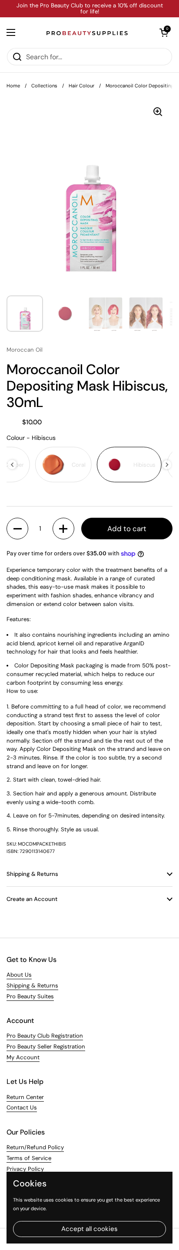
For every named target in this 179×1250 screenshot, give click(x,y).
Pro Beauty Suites (30, 996)
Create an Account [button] (32, 899)
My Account (23, 1057)
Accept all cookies (89, 1228)
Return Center (25, 1097)
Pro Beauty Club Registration (45, 1035)
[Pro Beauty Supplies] (87, 32)
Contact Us (22, 1107)
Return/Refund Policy (35, 1147)
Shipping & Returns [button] (32, 874)
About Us (19, 974)
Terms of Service (29, 1158)
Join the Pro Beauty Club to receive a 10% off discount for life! (90, 9)
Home (13, 86)
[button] (163, 32)
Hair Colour (81, 86)
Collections (44, 86)
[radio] (63, 464)
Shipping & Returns (32, 985)
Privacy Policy (25, 1169)
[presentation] (12, 464)
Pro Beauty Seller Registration (46, 1046)
